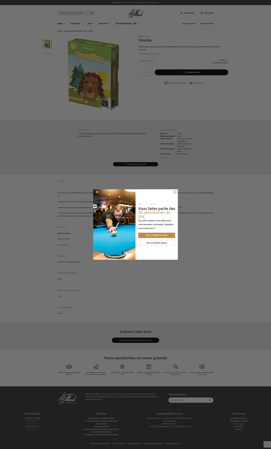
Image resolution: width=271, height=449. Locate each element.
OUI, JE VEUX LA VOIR (156, 235)
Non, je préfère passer (156, 243)
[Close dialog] (175, 192)
